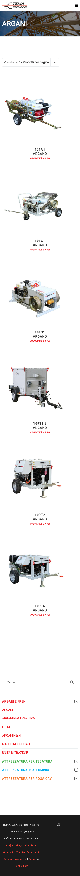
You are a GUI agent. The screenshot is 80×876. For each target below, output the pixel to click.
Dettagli (40, 133)
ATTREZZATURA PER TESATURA (27, 761)
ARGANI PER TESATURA (18, 718)
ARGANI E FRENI (14, 701)
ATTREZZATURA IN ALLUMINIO (25, 770)
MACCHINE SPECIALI (16, 744)
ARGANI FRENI (11, 735)
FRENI (6, 727)
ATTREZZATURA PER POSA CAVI (27, 778)
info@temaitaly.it (14, 845)
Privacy (32, 859)
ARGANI (7, 710)
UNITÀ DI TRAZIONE (15, 752)
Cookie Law (21, 866)
